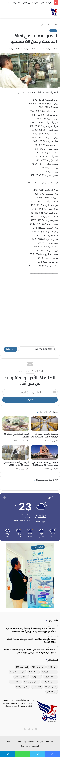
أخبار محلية (49, 672)
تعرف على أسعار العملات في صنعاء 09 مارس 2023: (16, 464)
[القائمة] (3, 12)
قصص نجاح (50, 687)
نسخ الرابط (10, 349)
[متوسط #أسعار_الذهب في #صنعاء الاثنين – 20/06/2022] (44, 423)
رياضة (36, 677)
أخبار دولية (38, 667)
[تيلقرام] (28, 729)
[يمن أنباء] (54, 11)
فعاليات (15, 682)
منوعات (51, 691)
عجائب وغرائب (31, 682)
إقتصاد (43, 25)
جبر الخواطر (50, 677)
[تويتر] (31, 729)
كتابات (37, 687)
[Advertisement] (30, 309)
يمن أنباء (10, 741)
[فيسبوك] (35, 729)
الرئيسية (51, 25)
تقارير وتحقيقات (17, 672)
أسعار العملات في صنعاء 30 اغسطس (16, 435)
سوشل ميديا (21, 677)
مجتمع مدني (22, 687)
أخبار (52, 667)
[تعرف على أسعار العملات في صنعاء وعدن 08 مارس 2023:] (44, 452)
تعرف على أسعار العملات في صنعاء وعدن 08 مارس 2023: (45, 464)
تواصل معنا (25, 746)
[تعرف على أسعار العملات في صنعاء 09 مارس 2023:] (15, 452)
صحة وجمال (49, 682)
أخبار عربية (22, 667)
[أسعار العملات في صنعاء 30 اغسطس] (15, 423)
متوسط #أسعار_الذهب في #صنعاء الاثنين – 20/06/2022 (44, 435)
